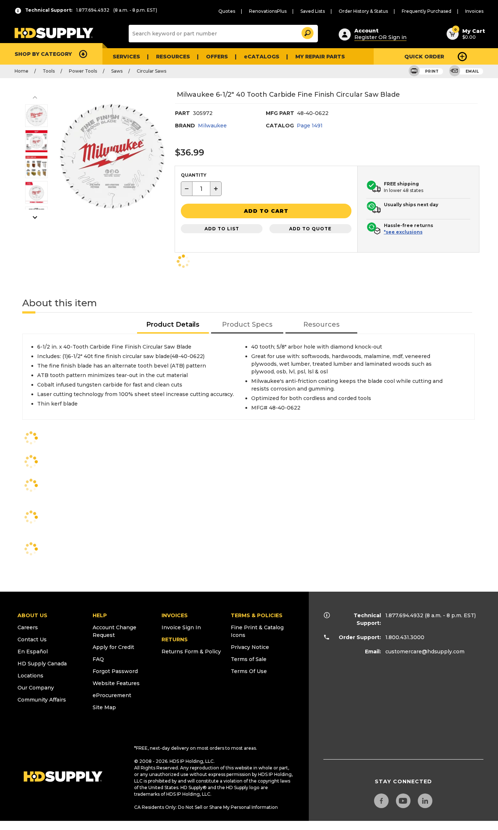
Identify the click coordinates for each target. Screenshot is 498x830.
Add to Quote (310, 228)
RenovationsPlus (268, 11)
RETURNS (175, 639)
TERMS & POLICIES (257, 615)
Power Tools (83, 71)
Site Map (104, 707)
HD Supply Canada (42, 663)
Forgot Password (115, 671)
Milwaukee (212, 125)
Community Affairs (41, 699)
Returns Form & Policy (191, 651)
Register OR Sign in (380, 37)
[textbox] (201, 189)
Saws (116, 71)
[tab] (173, 325)
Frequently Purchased (426, 11)
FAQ (98, 659)
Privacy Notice (250, 647)
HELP (100, 615)
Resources (173, 56)
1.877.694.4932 (404, 615)
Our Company (35, 687)
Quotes (226, 11)
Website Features (116, 683)
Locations (30, 675)
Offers (217, 56)
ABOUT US (32, 615)
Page (310, 125)
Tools (49, 71)
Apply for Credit (113, 647)
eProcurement (112, 695)
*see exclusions (403, 232)
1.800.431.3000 (404, 637)
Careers (27, 627)
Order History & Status (363, 11)
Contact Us (32, 639)
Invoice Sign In (181, 627)
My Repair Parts (320, 56)
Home (21, 71)
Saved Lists (312, 11)
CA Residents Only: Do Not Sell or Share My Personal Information (206, 807)
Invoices (474, 11)
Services (126, 56)
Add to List (222, 228)
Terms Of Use (249, 671)
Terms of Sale (248, 659)
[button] (307, 32)
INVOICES (175, 615)
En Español (32, 651)
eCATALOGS (261, 56)
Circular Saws (151, 71)
